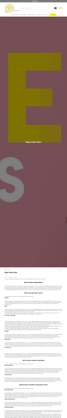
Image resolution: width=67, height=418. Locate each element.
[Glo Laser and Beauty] (12, 8)
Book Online (53, 14)
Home (6, 269)
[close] (62, 1)
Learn (9, 269)
